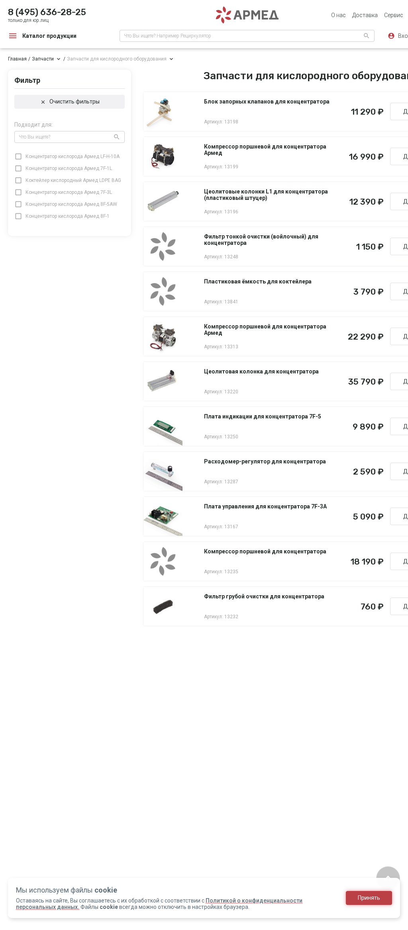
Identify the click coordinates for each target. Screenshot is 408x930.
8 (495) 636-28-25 (47, 12)
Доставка (365, 15)
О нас (338, 15)
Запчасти (43, 59)
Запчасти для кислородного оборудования (117, 59)
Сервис (393, 15)
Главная (17, 59)
